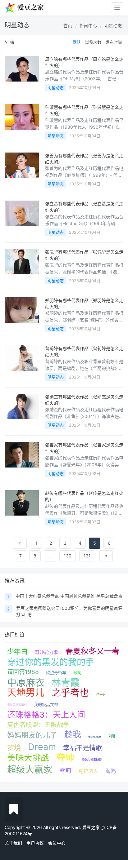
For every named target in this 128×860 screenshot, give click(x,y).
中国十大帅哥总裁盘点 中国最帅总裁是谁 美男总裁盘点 (69, 596)
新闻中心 (88, 25)
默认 (77, 42)
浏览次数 (93, 42)
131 (87, 555)
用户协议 (35, 842)
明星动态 (113, 25)
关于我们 (13, 842)
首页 (67, 25)
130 (67, 555)
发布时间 (114, 42)
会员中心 (57, 842)
